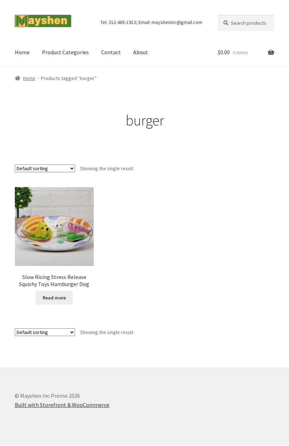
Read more (54, 298)
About (140, 52)
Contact (111, 52)
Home (22, 52)
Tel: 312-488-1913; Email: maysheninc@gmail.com (151, 22)
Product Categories (65, 52)
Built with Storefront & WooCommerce (62, 404)
